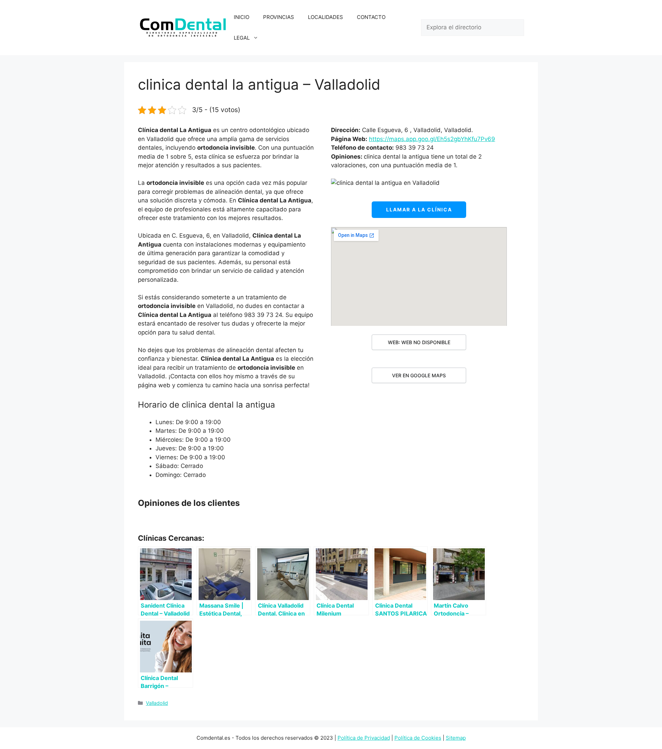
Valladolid (157, 703)
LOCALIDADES (325, 17)
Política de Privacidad (364, 738)
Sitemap (456, 738)
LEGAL (242, 37)
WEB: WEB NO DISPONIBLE (419, 342)
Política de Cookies (417, 738)
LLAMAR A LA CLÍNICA (419, 209)
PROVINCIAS (278, 17)
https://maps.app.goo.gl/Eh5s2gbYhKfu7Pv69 (432, 139)
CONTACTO (371, 17)
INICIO (241, 17)
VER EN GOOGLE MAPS (419, 375)
